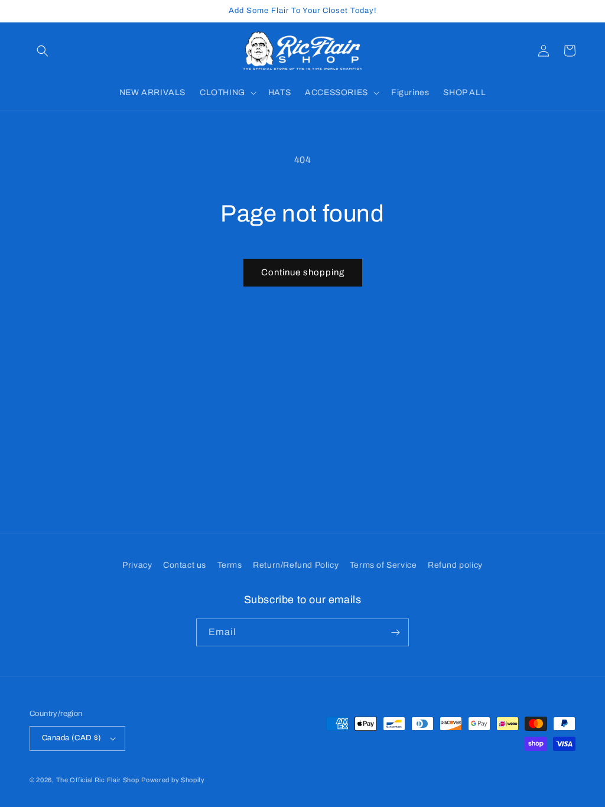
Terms (229, 565)
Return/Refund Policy (296, 565)
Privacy (137, 565)
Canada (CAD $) (72, 738)
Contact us (184, 565)
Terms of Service (383, 565)
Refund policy (455, 565)
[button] (43, 51)
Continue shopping (302, 272)
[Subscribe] (395, 632)
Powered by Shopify (173, 779)
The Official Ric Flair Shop (97, 779)
